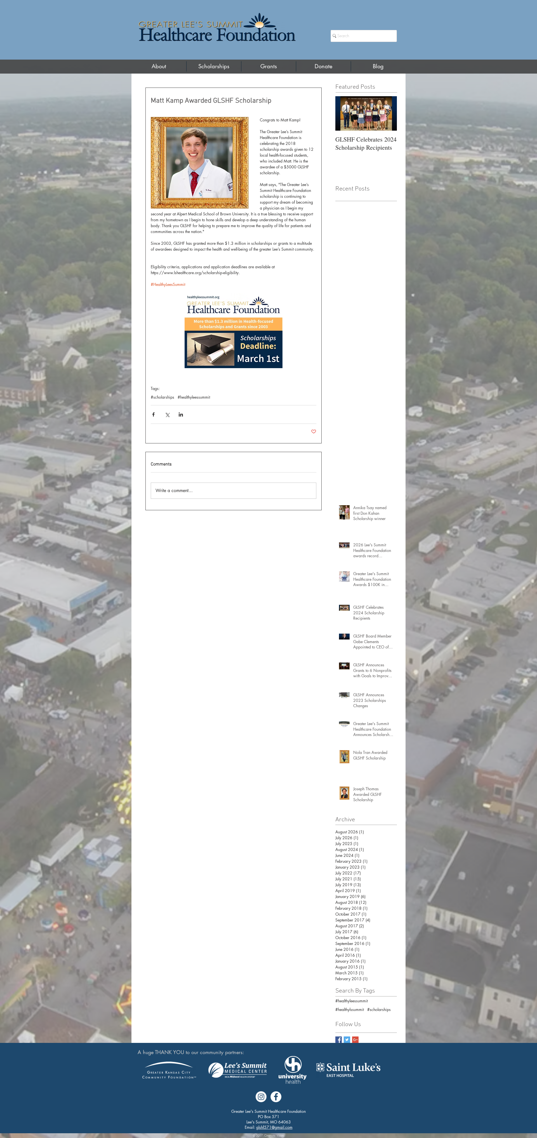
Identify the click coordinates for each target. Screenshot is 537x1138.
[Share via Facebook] (153, 414)
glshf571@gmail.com (274, 1127)
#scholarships (162, 397)
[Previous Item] (344, 113)
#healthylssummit (349, 1009)
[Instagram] (261, 1096)
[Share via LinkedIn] (180, 414)
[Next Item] (387, 113)
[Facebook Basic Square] (338, 1039)
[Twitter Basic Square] (347, 1039)
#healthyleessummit (194, 397)
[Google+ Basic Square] (355, 1039)
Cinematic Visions (274, 1135)
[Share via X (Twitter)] (167, 414)
